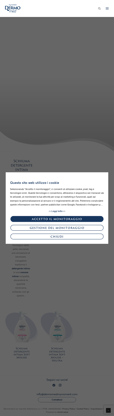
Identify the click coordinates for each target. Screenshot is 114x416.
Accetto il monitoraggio (57, 219)
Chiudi (57, 237)
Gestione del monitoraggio (57, 228)
